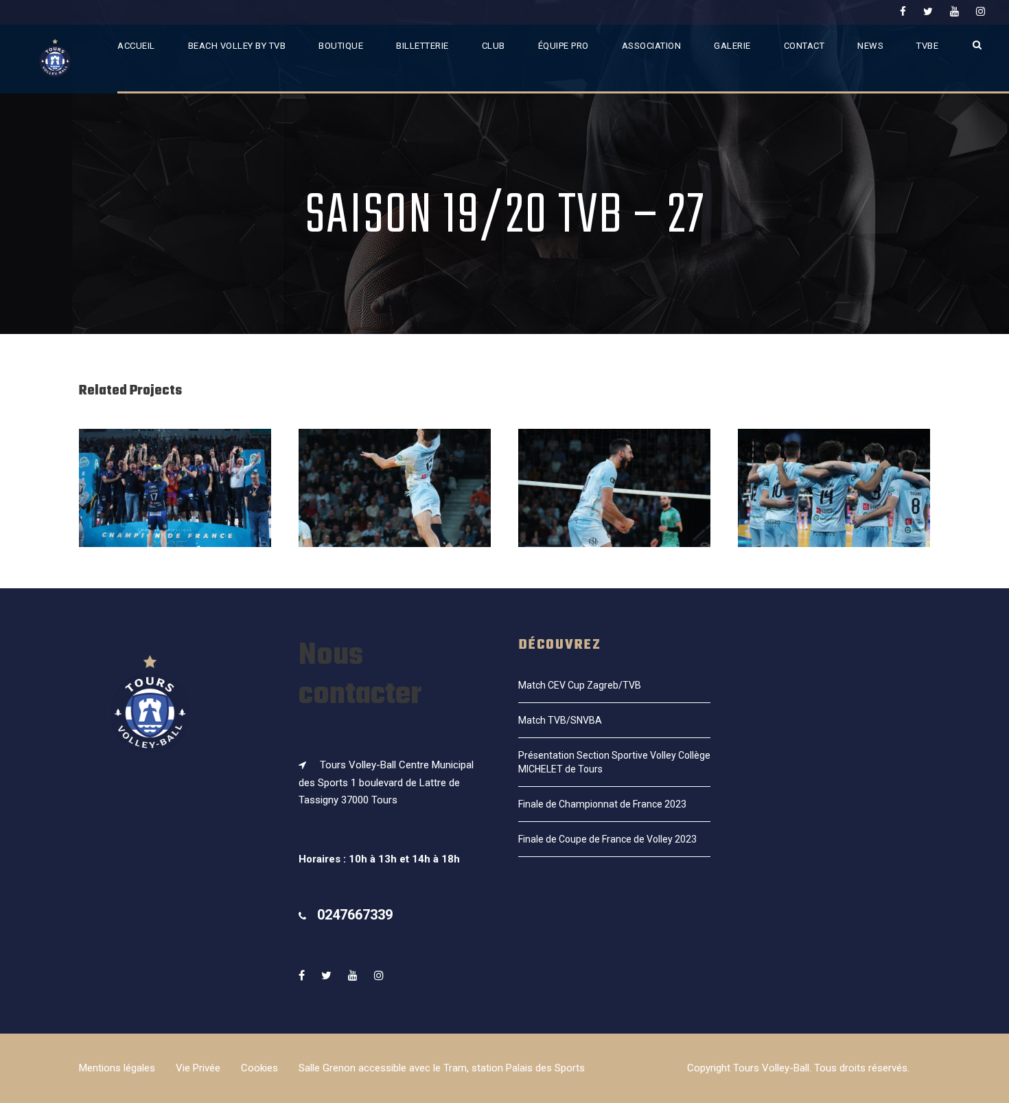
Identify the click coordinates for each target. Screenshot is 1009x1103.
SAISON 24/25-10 (615, 506)
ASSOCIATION (652, 46)
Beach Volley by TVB (237, 46)
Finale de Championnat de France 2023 (602, 804)
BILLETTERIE (422, 46)
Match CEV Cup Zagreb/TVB (579, 685)
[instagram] (980, 11)
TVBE (927, 46)
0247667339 (355, 914)
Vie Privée (198, 1068)
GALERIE (732, 46)
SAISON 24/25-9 (834, 506)
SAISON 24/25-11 (395, 506)
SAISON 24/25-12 (175, 506)
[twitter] (928, 11)
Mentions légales (117, 1068)
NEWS (870, 46)
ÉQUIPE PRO (563, 46)
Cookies (259, 1068)
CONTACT (804, 46)
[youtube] (954, 11)
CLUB (493, 46)
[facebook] (903, 11)
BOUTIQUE (340, 46)
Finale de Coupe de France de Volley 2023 (607, 839)
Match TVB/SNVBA (560, 720)
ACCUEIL (136, 46)
